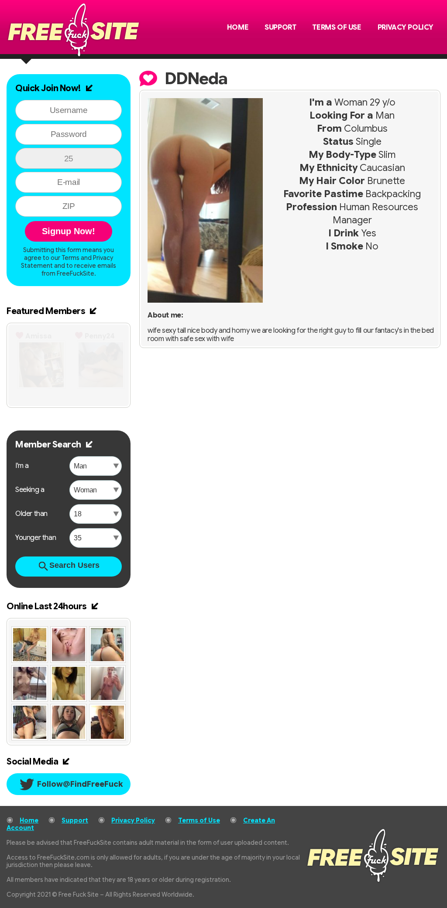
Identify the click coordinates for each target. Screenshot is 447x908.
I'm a (22, 465)
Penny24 (100, 336)
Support (280, 27)
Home (237, 27)
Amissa (38, 336)
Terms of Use (336, 27)
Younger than (35, 537)
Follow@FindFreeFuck (80, 784)
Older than (31, 513)
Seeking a (29, 489)
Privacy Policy (405, 27)
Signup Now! (68, 231)
